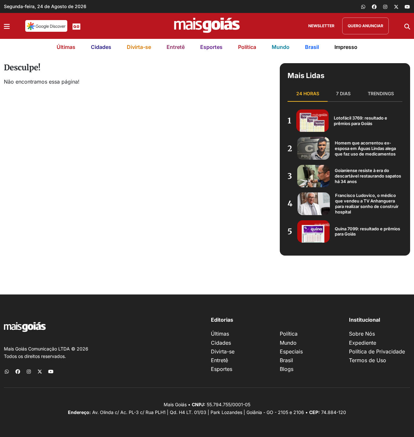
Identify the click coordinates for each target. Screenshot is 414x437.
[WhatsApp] (363, 6)
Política (247, 47)
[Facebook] (374, 6)
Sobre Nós (362, 333)
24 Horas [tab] (307, 93)
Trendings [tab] (381, 93)
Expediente (362, 342)
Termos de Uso (367, 360)
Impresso (345, 47)
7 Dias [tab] (343, 93)
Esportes (211, 47)
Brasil (312, 47)
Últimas (66, 47)
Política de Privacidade (377, 351)
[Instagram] (385, 6)
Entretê (176, 47)
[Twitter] (396, 6)
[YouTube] (407, 6)
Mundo (280, 47)
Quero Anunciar (365, 25)
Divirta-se (139, 47)
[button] (7, 26)
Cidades (101, 47)
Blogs (286, 369)
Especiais (291, 351)
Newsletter (321, 25)
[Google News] (76, 26)
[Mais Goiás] (207, 25)
